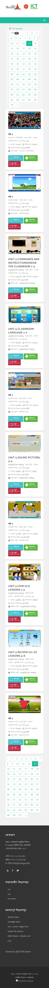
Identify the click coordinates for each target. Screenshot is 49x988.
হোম (9, 890)
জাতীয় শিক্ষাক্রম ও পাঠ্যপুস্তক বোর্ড (19, 936)
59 (35, 89)
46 (17, 79)
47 (23, 79)
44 (35, 74)
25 (12, 59)
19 (35, 48)
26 (17, 59)
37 (23, 69)
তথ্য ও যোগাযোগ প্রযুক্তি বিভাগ (18, 927)
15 (12, 48)
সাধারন (35, 137)
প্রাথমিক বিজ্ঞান (13, 200)
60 (12, 94)
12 (23, 43)
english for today (16, 269)
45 (12, 79)
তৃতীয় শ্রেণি (29, 269)
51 (17, 84)
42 (23, 74)
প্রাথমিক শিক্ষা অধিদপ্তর (15, 931)
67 (23, 100)
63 (29, 94)
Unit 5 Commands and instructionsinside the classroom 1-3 (23, 263)
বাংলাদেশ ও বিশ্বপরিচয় (15, 137)
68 (29, 100)
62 (23, 94)
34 (35, 64)
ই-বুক (9, 941)
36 (17, 69)
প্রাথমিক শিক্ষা (13, 140)
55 (12, 89)
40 (12, 74)
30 (12, 64)
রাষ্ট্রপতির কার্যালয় (13, 917)
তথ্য (9, 894)
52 (23, 84)
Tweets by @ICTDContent (18, 951)
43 (29, 74)
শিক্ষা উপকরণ (12, 899)
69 (35, 100)
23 (29, 53)
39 (35, 69)
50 (12, 84)
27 (23, 59)
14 (35, 43)
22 (23, 53)
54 (35, 84)
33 (29, 64)
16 (17, 48)
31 (17, 64)
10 (12, 43)
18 (29, 48)
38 (29, 69)
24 (35, 53)
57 (23, 89)
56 (17, 89)
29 (35, 59)
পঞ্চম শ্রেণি (27, 137)
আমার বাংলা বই (13, 721)
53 (29, 84)
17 (23, 48)
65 (12, 100)
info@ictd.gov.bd (21, 863)
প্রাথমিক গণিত (13, 398)
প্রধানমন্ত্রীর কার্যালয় (14, 922)
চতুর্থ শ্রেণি (28, 336)
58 (29, 89)
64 (35, 94)
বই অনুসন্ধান (17, 28)
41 (17, 74)
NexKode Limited (26, 981)
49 (35, 79)
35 (12, 69)
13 (29, 43)
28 (29, 59)
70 (12, 105)
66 (17, 100)
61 (17, 94)
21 (17, 53)
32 (23, 64)
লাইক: (25, 141)
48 (29, 79)
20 (12, 53)
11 (17, 43)
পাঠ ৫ (10, 134)
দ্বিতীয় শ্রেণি (29, 593)
